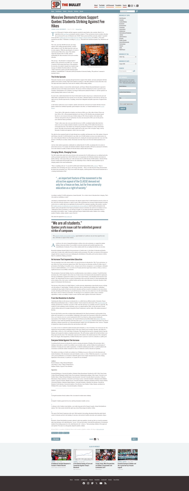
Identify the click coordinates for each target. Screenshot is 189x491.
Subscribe (70, 11)
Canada (53, 29)
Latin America (123, 36)
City (122, 98)
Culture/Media (123, 21)
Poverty (121, 38)
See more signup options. (129, 82)
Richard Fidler (79, 29)
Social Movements (61, 29)
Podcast (91, 479)
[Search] (137, 11)
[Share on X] (98, 439)
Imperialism (122, 29)
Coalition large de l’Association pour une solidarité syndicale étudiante (75, 37)
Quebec (60, 432)
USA (120, 47)
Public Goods (122, 40)
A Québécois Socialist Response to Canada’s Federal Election (61, 465)
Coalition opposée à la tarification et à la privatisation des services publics (70, 206)
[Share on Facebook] (95, 439)
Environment (122, 25)
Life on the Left (68, 216)
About (96, 5)
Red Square (66, 432)
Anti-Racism (122, 18)
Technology (122, 44)
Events (125, 5)
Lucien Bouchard (87, 320)
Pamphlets (118, 5)
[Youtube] (101, 483)
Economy (121, 23)
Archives (76, 11)
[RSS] (137, 6)
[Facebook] (129, 6)
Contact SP (104, 479)
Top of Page (116, 479)
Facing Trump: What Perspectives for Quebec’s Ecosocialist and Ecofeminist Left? (105, 466)
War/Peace (122, 49)
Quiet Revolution (102, 303)
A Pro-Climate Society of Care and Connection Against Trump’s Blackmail (82, 466)
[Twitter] (135, 6)
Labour (121, 34)
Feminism (122, 27)
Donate (81, 11)
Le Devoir (77, 39)
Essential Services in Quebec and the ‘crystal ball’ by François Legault (127, 466)
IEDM (98, 319)
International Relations (125, 33)
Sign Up (122, 109)
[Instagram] (132, 6)
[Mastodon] (92, 483)
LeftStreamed (110, 5)
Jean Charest (66, 34)
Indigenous (122, 31)
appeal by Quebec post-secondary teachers (65, 236)
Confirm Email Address (125, 92)
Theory (121, 45)
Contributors (58, 11)
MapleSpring (55, 432)
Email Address (122, 86)
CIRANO (102, 319)
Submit (64, 11)
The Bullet (102, 5)
